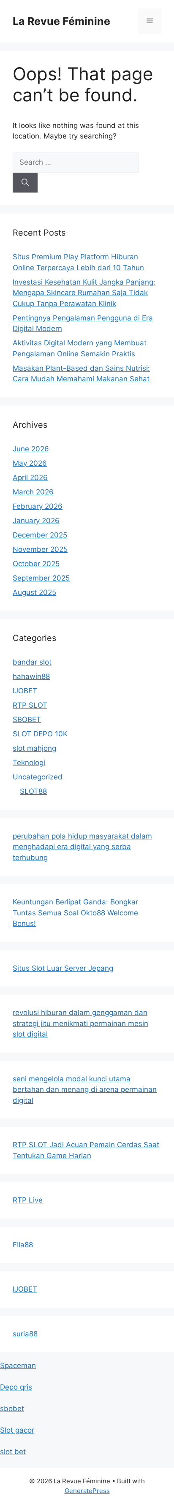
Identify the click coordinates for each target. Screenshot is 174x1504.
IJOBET (25, 691)
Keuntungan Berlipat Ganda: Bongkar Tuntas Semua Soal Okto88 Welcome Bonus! (75, 913)
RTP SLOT (30, 705)
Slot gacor (17, 1430)
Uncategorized (38, 777)
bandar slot (32, 662)
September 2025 (41, 578)
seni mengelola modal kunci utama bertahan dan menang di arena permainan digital (85, 1090)
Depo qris (16, 1387)
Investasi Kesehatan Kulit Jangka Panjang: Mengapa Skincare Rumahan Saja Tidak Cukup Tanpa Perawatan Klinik (84, 293)
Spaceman (18, 1365)
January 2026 (36, 520)
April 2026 (30, 477)
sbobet (12, 1408)
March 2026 (33, 492)
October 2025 (36, 563)
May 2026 (30, 463)
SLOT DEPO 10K (40, 734)
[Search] (25, 183)
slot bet (13, 1451)
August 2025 (34, 592)
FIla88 (23, 1245)
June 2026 (31, 449)
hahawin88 (31, 676)
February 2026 (38, 506)
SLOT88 (33, 791)
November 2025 (40, 549)
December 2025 (40, 535)
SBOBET (27, 719)
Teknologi (29, 762)
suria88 (25, 1334)
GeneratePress (87, 1491)
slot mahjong (34, 748)
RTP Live (28, 1200)
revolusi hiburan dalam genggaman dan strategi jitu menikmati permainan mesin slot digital (80, 1023)
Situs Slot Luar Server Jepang (63, 968)
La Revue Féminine (61, 21)
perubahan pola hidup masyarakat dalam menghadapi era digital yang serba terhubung (82, 847)
